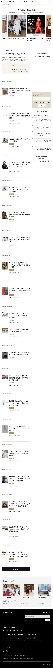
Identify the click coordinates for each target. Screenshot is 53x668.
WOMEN (42, 102)
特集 (10, 1)
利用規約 (25, 640)
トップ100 (38, 1)
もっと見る (15, 569)
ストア (20, 1)
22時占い (33, 1)
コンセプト (25, 655)
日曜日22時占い (20, 634)
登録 (42, 105)
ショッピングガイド (6, 658)
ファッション (18, 69)
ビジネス (14, 71)
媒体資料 (15, 640)
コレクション (6, 638)
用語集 (34, 638)
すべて (13, 69)
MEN (36, 102)
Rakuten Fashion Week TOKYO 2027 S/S (30, 12)
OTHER (48, 102)
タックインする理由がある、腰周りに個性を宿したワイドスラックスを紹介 (42, 149)
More (43, 1)
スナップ (34, 634)
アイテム (10, 655)
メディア (18, 71)
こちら (30, 13)
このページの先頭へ (8, 612)
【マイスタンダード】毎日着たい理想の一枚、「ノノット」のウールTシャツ (42, 142)
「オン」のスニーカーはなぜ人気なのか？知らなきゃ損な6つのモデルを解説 (42, 121)
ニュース (6, 1)
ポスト (11, 638)
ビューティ (15, 1)
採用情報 (11, 640)
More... (13, 65)
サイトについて (5, 640)
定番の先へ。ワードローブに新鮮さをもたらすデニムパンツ (42, 128)
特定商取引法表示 (30, 658)
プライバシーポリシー (32, 640)
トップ (2, 4)
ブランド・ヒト (26, 1)
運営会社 (20, 640)
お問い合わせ (39, 640)
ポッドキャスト (27, 638)
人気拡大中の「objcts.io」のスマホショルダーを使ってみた (42, 134)
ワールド (23, 71)
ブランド (5, 655)
